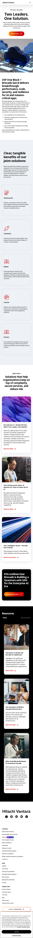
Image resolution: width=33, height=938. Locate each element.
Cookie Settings (16, 935)
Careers (4, 837)
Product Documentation (8, 871)
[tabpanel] (16, 708)
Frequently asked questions (9, 874)
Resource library (6, 889)
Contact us (5, 859)
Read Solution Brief (12, 594)
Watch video (9, 670)
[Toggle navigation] (30, 3)
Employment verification (8, 879)
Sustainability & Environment (9, 834)
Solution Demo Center (8, 903)
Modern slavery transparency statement (12, 856)
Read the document (10, 557)
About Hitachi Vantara (8, 831)
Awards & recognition (7, 853)
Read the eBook (8, 449)
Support (4, 866)
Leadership (5, 845)
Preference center (6, 848)
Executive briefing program (9, 851)
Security (4, 882)
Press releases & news (8, 840)
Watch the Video (11, 725)
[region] (16, 925)
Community (5, 868)
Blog (3, 897)
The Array (4, 895)
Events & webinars (7, 842)
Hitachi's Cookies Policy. (23, 927)
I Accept (16, 931)
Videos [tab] (5, 618)
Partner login (5, 900)
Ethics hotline (5, 877)
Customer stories (6, 892)
